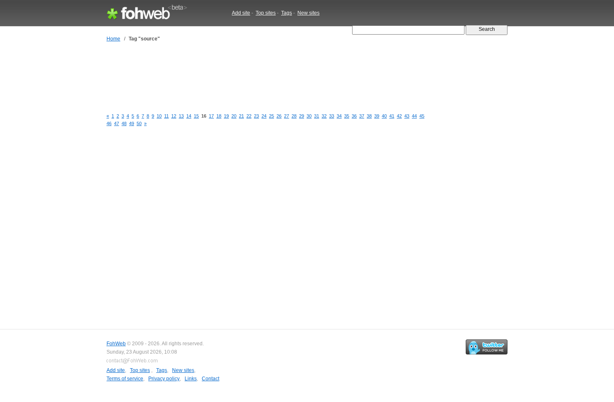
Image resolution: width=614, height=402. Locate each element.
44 (414, 115)
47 (116, 123)
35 (346, 115)
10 (159, 115)
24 (263, 115)
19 (226, 115)
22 (248, 115)
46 (109, 123)
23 (256, 115)
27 (286, 115)
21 (241, 115)
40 (384, 115)
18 (218, 115)
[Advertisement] (259, 76)
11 (166, 115)
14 (188, 115)
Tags (286, 13)
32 (324, 115)
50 (139, 123)
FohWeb (116, 344)
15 (196, 115)
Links (191, 379)
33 (331, 115)
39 (376, 115)
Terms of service (125, 379)
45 (421, 115)
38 (369, 115)
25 (271, 115)
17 (211, 115)
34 (339, 115)
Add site (241, 13)
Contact (210, 379)
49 (131, 123)
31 (316, 115)
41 (391, 115)
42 (399, 115)
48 (124, 123)
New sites (308, 13)
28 (294, 115)
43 (406, 115)
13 (181, 115)
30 (309, 115)
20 (233, 115)
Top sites (266, 13)
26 (279, 115)
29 (301, 115)
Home (113, 39)
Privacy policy (164, 379)
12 (173, 115)
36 (354, 115)
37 (361, 115)
